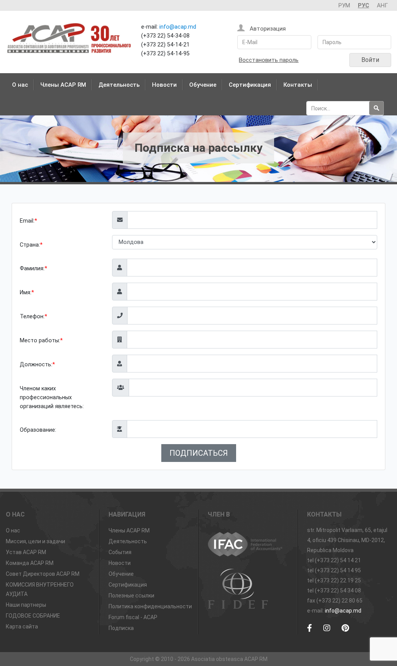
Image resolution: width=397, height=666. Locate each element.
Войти (370, 60)
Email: (27, 221)
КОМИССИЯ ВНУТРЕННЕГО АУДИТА (40, 589)
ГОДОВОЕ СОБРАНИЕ (33, 616)
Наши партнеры (26, 605)
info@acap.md (177, 27)
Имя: (25, 292)
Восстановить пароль (269, 60)
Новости (164, 84)
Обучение (202, 84)
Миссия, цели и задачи (35, 541)
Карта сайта (22, 626)
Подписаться (198, 453)
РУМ (344, 5)
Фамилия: (32, 268)
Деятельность (119, 84)
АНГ (382, 5)
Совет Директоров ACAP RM (42, 574)
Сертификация (250, 84)
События (120, 552)
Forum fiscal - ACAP (133, 617)
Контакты (297, 84)
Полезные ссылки (131, 595)
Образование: (38, 430)
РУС (363, 5)
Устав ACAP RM (26, 552)
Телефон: (32, 316)
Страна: (30, 245)
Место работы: (40, 340)
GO (376, 108)
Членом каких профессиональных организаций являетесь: (52, 397)
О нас (20, 84)
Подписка (121, 628)
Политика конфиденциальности (150, 606)
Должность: (36, 364)
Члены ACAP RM (63, 84)
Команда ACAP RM (30, 563)
